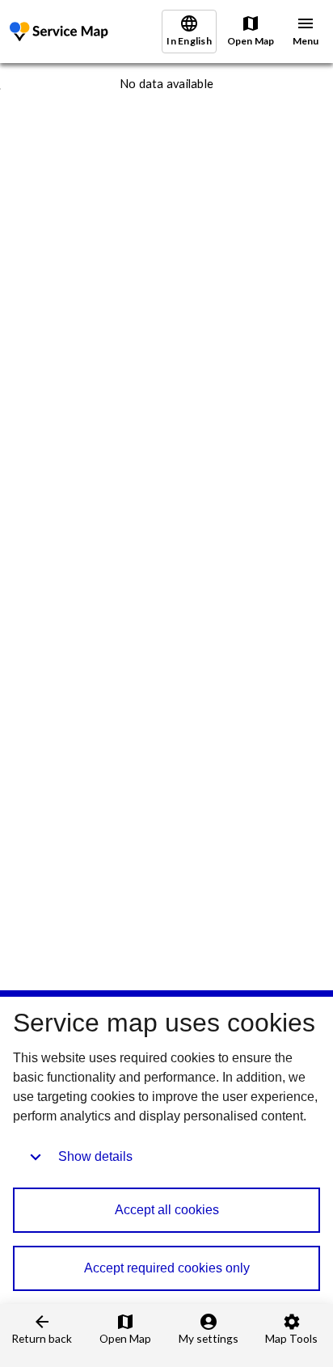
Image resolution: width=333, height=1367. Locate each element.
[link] (61, 32)
